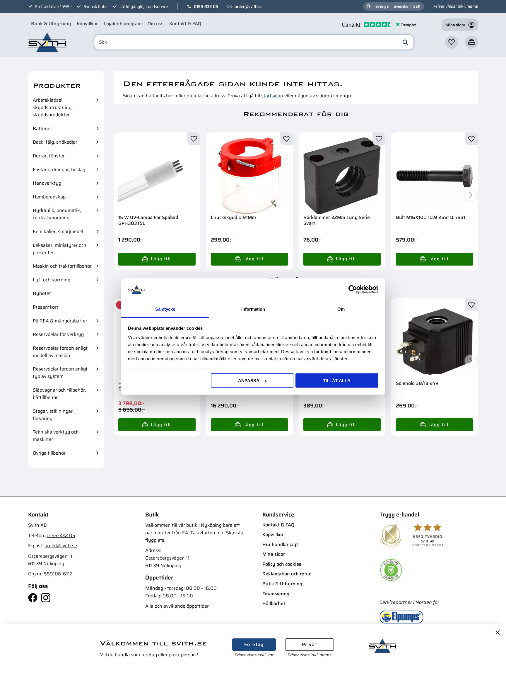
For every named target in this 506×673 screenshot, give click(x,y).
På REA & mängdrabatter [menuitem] (60, 320)
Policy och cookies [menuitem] (281, 564)
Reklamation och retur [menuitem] (286, 573)
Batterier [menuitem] (42, 128)
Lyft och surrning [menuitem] (51, 279)
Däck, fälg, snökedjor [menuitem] (55, 142)
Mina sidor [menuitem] (273, 554)
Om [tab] (341, 308)
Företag (254, 644)
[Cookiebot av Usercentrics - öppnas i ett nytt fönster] (352, 289)
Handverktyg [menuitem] (47, 183)
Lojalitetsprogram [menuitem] (123, 23)
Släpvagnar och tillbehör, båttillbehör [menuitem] (59, 393)
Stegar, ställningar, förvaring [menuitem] (53, 414)
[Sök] (405, 42)
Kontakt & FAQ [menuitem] (185, 23)
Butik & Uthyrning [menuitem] (51, 23)
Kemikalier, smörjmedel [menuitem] (58, 231)
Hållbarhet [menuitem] (273, 603)
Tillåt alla (337, 380)
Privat (309, 644)
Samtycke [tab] (165, 308)
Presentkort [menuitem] (45, 307)
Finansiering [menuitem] (275, 593)
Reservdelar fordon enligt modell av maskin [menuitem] (60, 351)
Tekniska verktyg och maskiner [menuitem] (56, 435)
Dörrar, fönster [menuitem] (49, 155)
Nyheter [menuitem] (42, 293)
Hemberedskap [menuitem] (49, 196)
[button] (451, 42)
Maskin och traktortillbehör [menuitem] (62, 266)
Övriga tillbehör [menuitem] (49, 453)
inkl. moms (468, 6)
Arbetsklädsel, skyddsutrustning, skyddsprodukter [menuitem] (53, 107)
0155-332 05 (206, 6)
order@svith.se (249, 6)
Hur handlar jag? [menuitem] (280, 544)
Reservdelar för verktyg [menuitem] (58, 334)
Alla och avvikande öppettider (177, 606)
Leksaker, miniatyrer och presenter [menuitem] (59, 249)
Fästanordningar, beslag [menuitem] (59, 169)
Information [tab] (253, 308)
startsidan (272, 95)
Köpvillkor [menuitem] (87, 23)
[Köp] (157, 259)
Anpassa (248, 380)
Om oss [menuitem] (155, 23)
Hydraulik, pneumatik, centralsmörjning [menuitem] (57, 214)
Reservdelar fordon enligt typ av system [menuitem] (60, 372)
